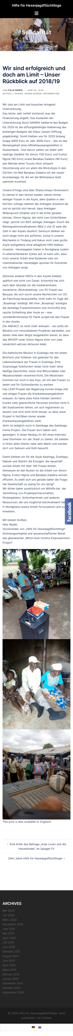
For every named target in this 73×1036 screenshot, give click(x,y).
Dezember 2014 (13, 983)
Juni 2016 (9, 947)
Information (51, 93)
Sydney (47, 1017)
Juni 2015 (9, 960)
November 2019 (13, 924)
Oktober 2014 (11, 988)
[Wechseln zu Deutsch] (33, 1027)
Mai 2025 (9, 910)
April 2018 (9, 938)
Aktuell (8, 93)
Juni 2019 (9, 929)
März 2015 (9, 969)
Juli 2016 (8, 942)
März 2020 (10, 919)
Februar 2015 (11, 974)
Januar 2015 (10, 978)
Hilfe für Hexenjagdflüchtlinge (36, 5)
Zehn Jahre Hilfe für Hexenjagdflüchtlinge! (35, 858)
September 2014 (13, 992)
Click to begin (36, 47)
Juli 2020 (9, 915)
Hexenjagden (33, 93)
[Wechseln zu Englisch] (39, 1027)
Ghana (19, 93)
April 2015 (9, 965)
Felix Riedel (15, 90)
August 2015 (11, 956)
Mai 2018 (8, 933)
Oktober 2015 (11, 951)
